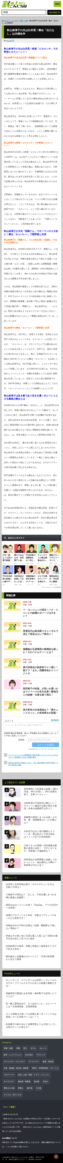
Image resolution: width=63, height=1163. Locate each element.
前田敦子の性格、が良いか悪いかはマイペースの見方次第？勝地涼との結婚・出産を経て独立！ (40, 691)
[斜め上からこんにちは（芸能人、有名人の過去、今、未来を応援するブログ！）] (14, 4)
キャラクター (9, 1081)
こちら (8, 1147)
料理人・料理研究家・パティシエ (45, 1068)
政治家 (36, 1081)
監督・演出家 (48, 1062)
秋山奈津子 (10, 41)
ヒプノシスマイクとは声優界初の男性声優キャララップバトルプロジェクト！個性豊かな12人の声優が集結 (33, 756)
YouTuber (29, 1055)
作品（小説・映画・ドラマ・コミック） (34, 1075)
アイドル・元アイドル (12, 1095)
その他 (38, 1088)
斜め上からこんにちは (10, 21)
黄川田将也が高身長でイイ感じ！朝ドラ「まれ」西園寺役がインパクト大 (40, 670)
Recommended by (48, 587)
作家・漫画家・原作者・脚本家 (16, 1068)
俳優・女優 (24, 21)
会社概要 (16, 1131)
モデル (33, 1048)
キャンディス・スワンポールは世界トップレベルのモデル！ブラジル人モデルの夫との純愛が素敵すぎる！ (31, 983)
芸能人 (20, 1088)
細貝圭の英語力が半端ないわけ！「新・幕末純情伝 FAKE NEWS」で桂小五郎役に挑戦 (33, 764)
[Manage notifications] (56, 1156)
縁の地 (29, 1088)
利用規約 (55, 720)
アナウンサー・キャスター (14, 1062)
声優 (18, 1048)
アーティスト (34, 1062)
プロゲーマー (9, 1075)
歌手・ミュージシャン (12, 1055)
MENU (57, 4)
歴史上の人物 (9, 1088)
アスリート (40, 1055)
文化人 (45, 1081)
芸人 (25, 1048)
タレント (43, 1048)
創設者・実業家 (24, 1081)
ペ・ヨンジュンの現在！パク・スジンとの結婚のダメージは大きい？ (40, 613)
